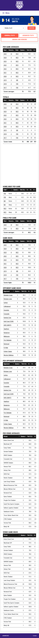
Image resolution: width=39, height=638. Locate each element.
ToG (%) (29, 50)
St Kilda (6, 348)
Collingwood (7, 306)
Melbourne (7, 336)
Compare (31, 28)
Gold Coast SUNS (9, 321)
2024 (5, 58)
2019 (5, 80)
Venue (6, 436)
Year (5, 50)
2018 (5, 84)
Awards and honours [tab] (19, 39)
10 (11, 54)
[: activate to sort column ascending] (10, 190)
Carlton (6, 303)
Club (16, 50)
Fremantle (6, 314)
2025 (5, 54)
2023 (5, 61)
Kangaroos (7, 333)
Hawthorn (6, 329)
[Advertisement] (19, 164)
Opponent (7, 291)
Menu (7, 13)
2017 (5, 88)
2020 (5, 76)
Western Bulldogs (9, 355)
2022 (5, 65)
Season (11, 50)
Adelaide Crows (8, 295)
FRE (17, 84)
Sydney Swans (8, 351)
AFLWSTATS (6, 635)
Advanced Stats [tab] (28, 35)
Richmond (6, 344)
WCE (17, 54)
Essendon (6, 310)
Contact (34, 635)
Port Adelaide (7, 340)
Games (22, 50)
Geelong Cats (7, 318)
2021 (5, 73)
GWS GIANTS (7, 325)
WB (17, 80)
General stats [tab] (10, 35)
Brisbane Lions (8, 299)
